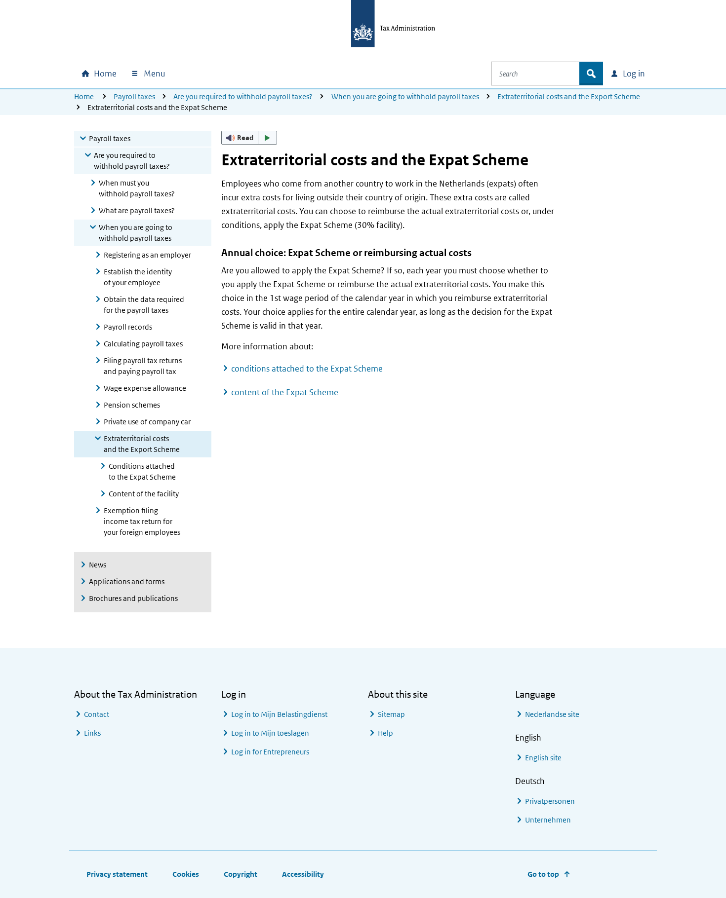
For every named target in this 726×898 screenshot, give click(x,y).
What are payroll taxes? (137, 210)
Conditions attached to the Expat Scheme (142, 471)
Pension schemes (132, 405)
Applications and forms (126, 581)
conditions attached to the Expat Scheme (307, 368)
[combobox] (535, 73)
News (97, 564)
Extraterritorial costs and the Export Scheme (568, 96)
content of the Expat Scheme (284, 392)
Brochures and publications (133, 598)
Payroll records (128, 327)
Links (92, 733)
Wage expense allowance (145, 388)
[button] (249, 138)
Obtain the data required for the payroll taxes (144, 305)
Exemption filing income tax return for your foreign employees (142, 521)
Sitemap (391, 714)
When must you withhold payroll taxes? (137, 188)
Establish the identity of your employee (138, 277)
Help (385, 733)
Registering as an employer (147, 255)
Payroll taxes (134, 96)
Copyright (240, 874)
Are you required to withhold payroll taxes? (243, 96)
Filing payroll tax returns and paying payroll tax (143, 366)
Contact (96, 714)
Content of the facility (144, 493)
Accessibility (303, 874)
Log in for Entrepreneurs (270, 751)
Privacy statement (117, 874)
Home (84, 96)
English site (543, 757)
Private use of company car (147, 421)
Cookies (185, 874)
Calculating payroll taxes (143, 343)
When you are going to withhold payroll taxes (405, 96)
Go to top (543, 874)
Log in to (279, 714)
